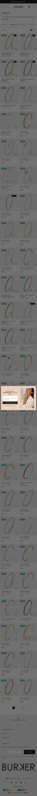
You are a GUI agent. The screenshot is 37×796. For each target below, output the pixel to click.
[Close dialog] (35, 387)
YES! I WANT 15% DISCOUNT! (10, 402)
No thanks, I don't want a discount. (10, 405)
